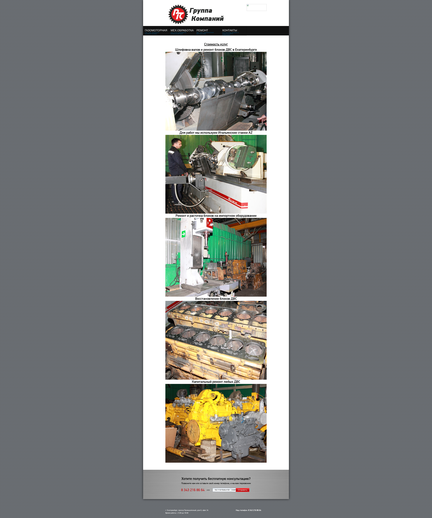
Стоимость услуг (216, 44)
